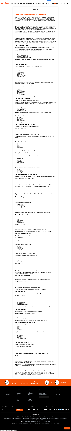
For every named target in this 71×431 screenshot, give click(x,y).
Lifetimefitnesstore (19, 85)
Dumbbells (28, 394)
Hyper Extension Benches (43, 423)
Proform (18, 401)
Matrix (18, 399)
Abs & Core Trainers (37, 419)
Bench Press (32, 423)
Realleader (18, 396)
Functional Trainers (30, 393)
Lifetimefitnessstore (19, 31)
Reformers (47, 419)
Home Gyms (29, 392)
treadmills (18, 373)
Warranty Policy (8, 394)
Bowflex (18, 400)
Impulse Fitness (19, 389)
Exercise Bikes (32, 416)
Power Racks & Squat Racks (22, 418)
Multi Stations (43, 419)
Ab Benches (36, 423)
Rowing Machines (38, 416)
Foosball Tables (49, 424)
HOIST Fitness (19, 392)
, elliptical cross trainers (23, 373)
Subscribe (19, 409)
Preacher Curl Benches (30, 398)
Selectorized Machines (63, 418)
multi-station (50, 373)
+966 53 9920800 (62, 0)
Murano (18, 395)
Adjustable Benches (50, 423)
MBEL (18, 394)
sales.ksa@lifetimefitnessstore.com (58, 389)
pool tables (33, 374)
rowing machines (35, 373)
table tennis (38, 374)
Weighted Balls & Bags (46, 421)
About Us (7, 389)
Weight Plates (33, 421)
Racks (28, 395)
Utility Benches (56, 423)
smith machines (20, 374)
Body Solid (18, 398)
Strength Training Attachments (26, 419)
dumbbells (24, 374)
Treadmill (16, 263)
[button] (10, 0)
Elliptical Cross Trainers (30, 390)
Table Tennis (44, 424)
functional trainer (44, 373)
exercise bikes (29, 373)
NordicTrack (19, 390)
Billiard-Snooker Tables (30, 400)
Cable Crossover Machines (42, 418)
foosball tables (28, 374)
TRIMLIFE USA (19, 393)
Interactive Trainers (52, 416)
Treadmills (28, 389)
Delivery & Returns (9, 395)
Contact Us (7, 390)
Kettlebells (40, 421)
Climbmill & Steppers (45, 416)
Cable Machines (49, 418)
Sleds (33, 419)
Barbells (36, 421)
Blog (6, 396)
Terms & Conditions (9, 392)
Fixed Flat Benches (30, 396)
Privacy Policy (8, 393)
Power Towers (29, 418)
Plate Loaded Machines (55, 418)
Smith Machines (34, 418)
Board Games (29, 399)
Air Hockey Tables (39, 424)
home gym (40, 373)
